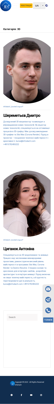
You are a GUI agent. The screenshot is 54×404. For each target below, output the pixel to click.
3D (24, 107)
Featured (12, 341)
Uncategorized (14, 356)
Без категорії (14, 362)
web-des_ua (13, 359)
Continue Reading (11, 152)
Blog (10, 332)
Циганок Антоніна (18, 249)
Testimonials (13, 350)
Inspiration (12, 344)
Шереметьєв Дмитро (21, 115)
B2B (10, 329)
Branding (12, 335)
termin (48, 320)
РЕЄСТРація (26, 5)
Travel (11, 353)
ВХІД (15, 5)
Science (12, 347)
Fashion (11, 338)
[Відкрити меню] (27, 18)
